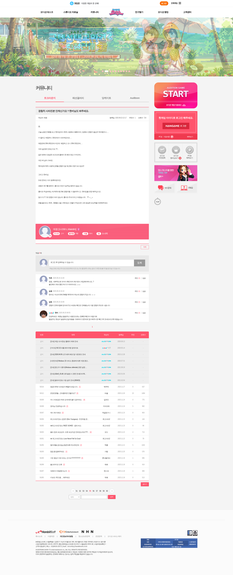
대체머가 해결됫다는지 (60, 471)
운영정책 (98, 536)
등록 (139, 262)
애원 (45, 118)
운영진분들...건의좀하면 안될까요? (64, 393)
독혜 (106, 477)
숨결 (50, 291)
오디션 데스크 (46, 12)
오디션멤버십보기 (174, 157)
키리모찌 (106, 406)
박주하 (106, 387)
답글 (144, 278)
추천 (136, 278)
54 (87, 491)
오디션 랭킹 (163, 12)
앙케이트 (106, 98)
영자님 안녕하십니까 (59, 406)
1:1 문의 (164, 187)
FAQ (187, 187)
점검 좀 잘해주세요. (58, 452)
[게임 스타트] (175, 92)
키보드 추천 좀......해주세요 (60, 477)
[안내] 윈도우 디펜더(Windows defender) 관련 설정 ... (68, 367)
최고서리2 (106, 419)
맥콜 (106, 445)
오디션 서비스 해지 (114, 536)
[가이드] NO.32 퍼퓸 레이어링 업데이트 (64, 348)
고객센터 (187, 12)
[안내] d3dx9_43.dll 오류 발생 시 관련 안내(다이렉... (68, 374)
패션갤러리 (78, 98)
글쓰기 (145, 484)
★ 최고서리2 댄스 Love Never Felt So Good (65, 439)
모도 (106, 432)
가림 (106, 452)
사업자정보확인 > (100, 544)
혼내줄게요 (106, 458)
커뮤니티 (95, 12)
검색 (111, 497)
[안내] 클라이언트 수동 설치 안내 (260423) (65, 380)
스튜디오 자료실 (70, 12)
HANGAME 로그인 (175, 126)
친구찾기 (139, 12)
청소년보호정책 (84, 536)
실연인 (106, 400)
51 (76, 491)
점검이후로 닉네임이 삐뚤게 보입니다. (65, 387)
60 (107, 491)
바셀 (106, 393)
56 (93, 491)
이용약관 (51, 536)
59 (103, 491)
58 (100, 491)
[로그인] (164, 3)
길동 (50, 302)
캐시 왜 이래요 (57, 413)
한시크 (106, 471)
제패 (106, 465)
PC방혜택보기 (189, 157)
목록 (144, 247)
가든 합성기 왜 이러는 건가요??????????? (66, 458)
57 (97, 491)
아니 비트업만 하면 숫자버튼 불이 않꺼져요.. (67, 400)
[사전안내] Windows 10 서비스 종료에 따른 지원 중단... (69, 361)
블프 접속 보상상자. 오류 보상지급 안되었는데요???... (70, 432)
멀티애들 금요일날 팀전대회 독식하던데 (66, 445)
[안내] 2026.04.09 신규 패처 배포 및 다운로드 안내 (67, 354)
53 (83, 491)
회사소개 (39, 536)
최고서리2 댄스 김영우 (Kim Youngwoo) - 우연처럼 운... (69, 419)
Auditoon (135, 98)
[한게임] (59, 3)
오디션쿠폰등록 (162, 157)
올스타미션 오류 (57, 465)
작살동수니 (106, 413)
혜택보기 (190, 137)
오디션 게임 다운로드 (175, 105)
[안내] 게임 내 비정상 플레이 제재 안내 (64, 341)
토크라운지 (50, 98)
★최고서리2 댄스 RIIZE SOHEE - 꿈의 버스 (65, 426)
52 (80, 491)
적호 (50, 278)
